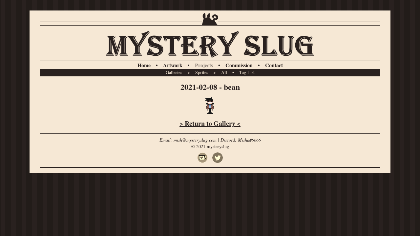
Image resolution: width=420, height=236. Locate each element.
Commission (239, 65)
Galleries (174, 72)
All (224, 72)
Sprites (201, 72)
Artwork (172, 65)
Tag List (247, 72)
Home (144, 65)
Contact (274, 65)
